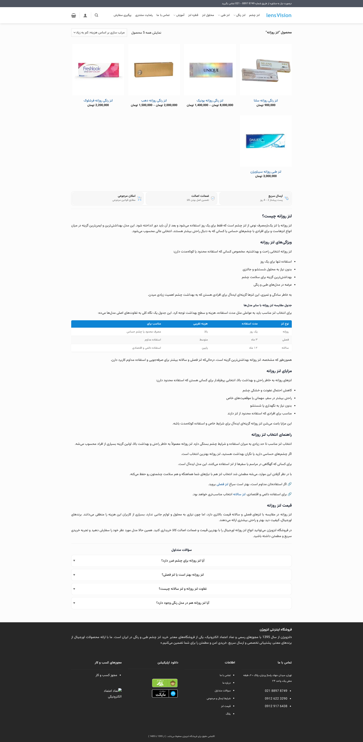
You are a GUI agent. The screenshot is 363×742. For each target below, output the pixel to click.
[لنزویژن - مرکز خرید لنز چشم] (279, 15)
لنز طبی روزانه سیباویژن (265, 172)
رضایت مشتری (144, 15)
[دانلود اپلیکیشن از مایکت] (164, 693)
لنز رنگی (240, 15)
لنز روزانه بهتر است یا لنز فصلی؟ (183, 575)
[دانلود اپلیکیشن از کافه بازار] (164, 683)
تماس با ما (163, 15)
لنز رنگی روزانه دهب (154, 101)
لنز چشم (254, 15)
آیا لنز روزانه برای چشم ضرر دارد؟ (182, 560)
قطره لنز (193, 15)
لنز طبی (225, 15)
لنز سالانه (239, 494)
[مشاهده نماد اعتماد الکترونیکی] (112, 697)
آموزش (180, 15)
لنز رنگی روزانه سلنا (266, 101)
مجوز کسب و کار (106, 675)
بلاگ (228, 714)
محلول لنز (208, 15)
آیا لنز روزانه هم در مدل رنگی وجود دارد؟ (182, 603)
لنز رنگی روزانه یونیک (210, 101)
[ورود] (85, 15)
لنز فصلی (222, 484)
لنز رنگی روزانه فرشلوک (98, 101)
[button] (96, 15)
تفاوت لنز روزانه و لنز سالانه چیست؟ (183, 589)
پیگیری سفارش (123, 15)
